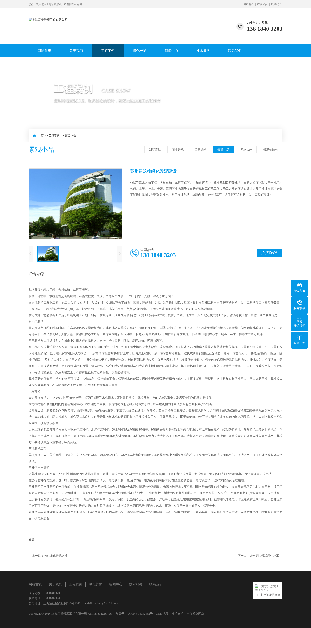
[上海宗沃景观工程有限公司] (48, 15)
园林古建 (246, 149)
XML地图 (162, 613)
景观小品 (70, 135)
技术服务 (203, 50)
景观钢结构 (270, 149)
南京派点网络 (195, 613)
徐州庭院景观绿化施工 (264, 555)
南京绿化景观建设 (55, 555)
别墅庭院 (155, 149)
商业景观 (178, 149)
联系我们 (276, 4)
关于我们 (76, 50)
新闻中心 (171, 50)
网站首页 (44, 50)
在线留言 (262, 4)
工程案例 (108, 50)
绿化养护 (139, 50)
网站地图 (248, 4)
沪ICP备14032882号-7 (141, 613)
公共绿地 (200, 149)
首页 (41, 135)
